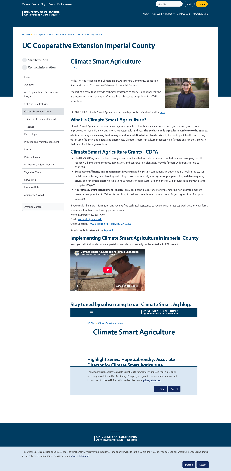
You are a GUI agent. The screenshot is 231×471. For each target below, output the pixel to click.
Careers (26, 4)
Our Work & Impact (162, 13)
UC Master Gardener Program (39, 164)
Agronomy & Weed (34, 194)
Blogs (43, 4)
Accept (202, 464)
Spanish (30, 126)
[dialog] (115, 458)
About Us (29, 84)
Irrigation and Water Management (41, 141)
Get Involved (183, 13)
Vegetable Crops (32, 172)
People (35, 4)
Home (27, 76)
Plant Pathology (32, 156)
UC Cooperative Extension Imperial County (53, 34)
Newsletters (30, 179)
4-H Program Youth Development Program (41, 94)
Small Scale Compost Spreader (42, 119)
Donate (201, 3)
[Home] (41, 14)
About (146, 13)
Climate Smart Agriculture (37, 111)
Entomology (30, 134)
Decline (189, 464)
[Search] (181, 4)
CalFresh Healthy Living (36, 104)
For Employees (64, 4)
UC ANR (26, 34)
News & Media (200, 13)
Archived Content (33, 206)
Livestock (29, 149)
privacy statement (79, 455)
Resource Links (31, 187)
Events (52, 4)
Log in (189, 3)
